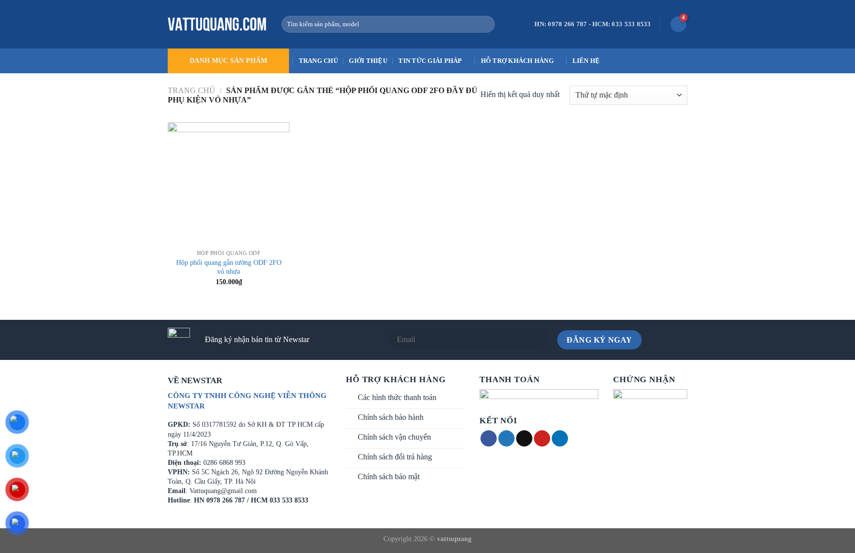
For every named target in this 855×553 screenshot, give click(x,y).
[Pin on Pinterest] (542, 438)
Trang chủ (318, 60)
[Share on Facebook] (488, 438)
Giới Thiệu (368, 60)
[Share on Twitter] (506, 438)
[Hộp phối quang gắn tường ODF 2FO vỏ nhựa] (229, 183)
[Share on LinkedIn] (560, 438)
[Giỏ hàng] (678, 24)
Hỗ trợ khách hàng (517, 60)
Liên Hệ (586, 60)
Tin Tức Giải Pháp (430, 60)
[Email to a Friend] (524, 438)
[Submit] (485, 24)
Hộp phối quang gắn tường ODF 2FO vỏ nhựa (229, 267)
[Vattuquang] (217, 24)
